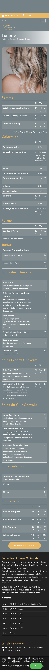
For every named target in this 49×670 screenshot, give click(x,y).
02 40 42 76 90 (12, 15)
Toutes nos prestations (25, 546)
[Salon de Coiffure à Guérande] (8, 27)
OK (36, 666)
